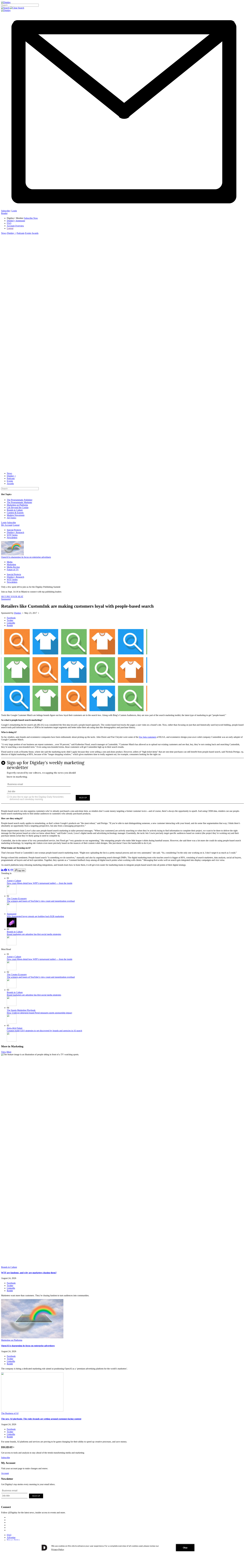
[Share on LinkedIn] (2, 870)
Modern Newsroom (15, 515)
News (3, 233)
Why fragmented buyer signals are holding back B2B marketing (35, 916)
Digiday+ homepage (16, 220)
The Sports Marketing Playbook (21, 1010)
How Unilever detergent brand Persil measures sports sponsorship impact (39, 1013)
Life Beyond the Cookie (17, 507)
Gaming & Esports (15, 512)
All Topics (11, 517)
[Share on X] (8, 870)
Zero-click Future (14, 1028)
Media (9, 562)
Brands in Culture (15, 510)
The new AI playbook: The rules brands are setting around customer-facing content (41, 1419)
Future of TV (13, 569)
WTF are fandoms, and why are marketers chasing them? (29, 1272)
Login (14, 211)
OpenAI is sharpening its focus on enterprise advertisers (26, 557)
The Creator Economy (17, 898)
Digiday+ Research (15, 532)
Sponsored (6, 599)
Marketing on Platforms (17, 505)
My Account (6, 525)
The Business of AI (9, 1413)
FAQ (9, 223)
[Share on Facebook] (5, 870)
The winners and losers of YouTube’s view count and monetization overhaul (41, 901)
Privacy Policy (13, 1540)
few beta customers (147, 737)
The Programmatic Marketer (19, 502)
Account (5, 1473)
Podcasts (20, 233)
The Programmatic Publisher (19, 500)
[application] (122, 1547)
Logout (10, 228)
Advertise (11, 1537)
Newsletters (12, 537)
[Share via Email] (11, 870)
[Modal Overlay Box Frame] (122, 783)
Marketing (11, 564)
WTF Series (12, 535)
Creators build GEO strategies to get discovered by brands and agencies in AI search (44, 1030)
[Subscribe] (122, 208)
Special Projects (14, 530)
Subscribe (5, 211)
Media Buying (13, 567)
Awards (34, 233)
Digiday (17, 613)
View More (6, 1052)
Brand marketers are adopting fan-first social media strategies (34, 934)
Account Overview (15, 226)
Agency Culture (14, 880)
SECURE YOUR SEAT (12, 596)
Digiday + (11, 233)
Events (28, 233)
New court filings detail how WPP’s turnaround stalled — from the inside (39, 883)
